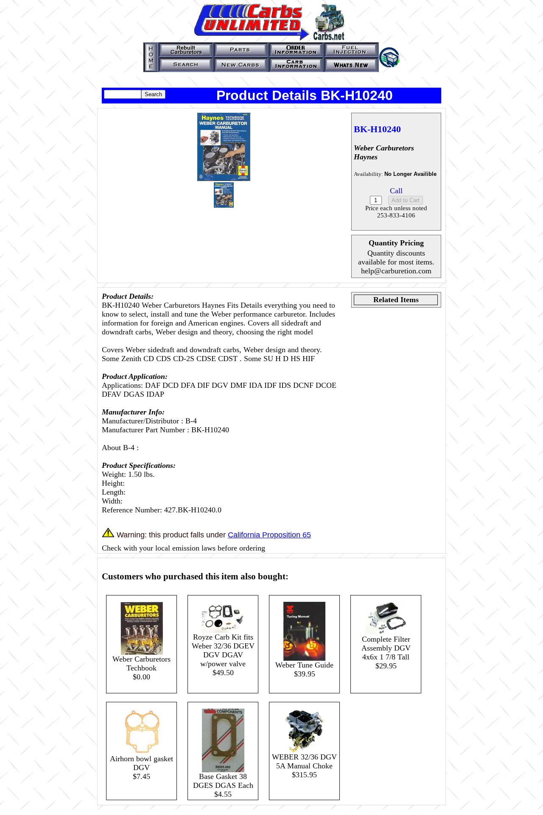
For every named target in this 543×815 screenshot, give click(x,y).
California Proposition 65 (269, 535)
